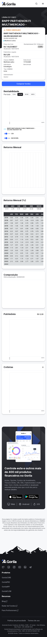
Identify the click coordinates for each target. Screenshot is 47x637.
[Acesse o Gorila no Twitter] (3, 567)
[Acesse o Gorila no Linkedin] (25, 567)
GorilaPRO (6, 582)
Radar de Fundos (8, 606)
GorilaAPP (6, 587)
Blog (3, 601)
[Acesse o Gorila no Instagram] (14, 567)
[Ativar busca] (36, 3)
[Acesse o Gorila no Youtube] (19, 567)
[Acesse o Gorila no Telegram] (30, 567)
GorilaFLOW (6, 591)
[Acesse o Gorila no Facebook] (8, 567)
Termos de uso (34, 620)
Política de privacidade (17, 620)
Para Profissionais (9, 610)
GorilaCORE (6, 578)
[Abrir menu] (43, 3)
